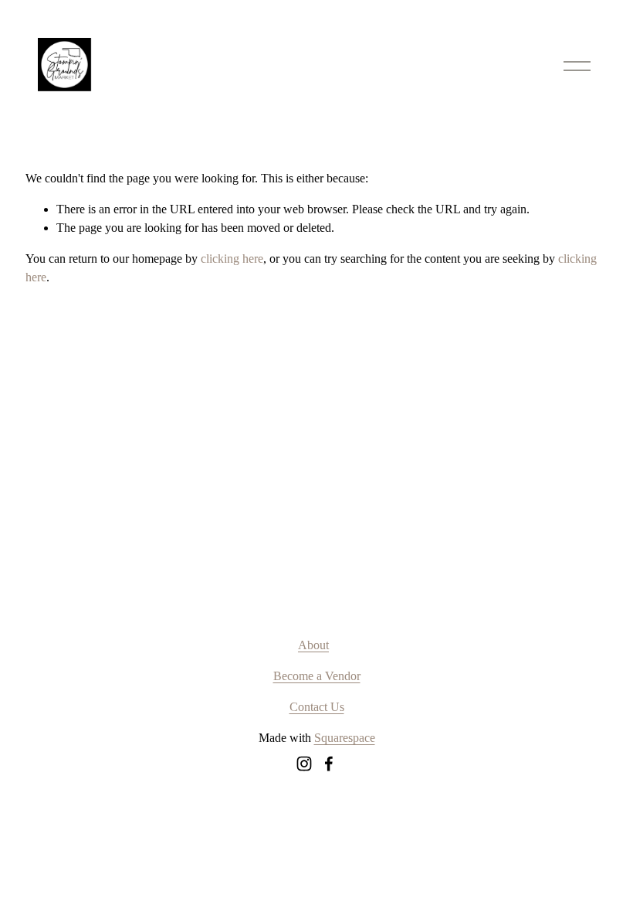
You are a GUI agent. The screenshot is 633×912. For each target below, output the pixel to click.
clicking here (232, 258)
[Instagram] (304, 763)
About (313, 645)
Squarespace (344, 737)
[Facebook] (329, 763)
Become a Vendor (317, 675)
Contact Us (316, 706)
